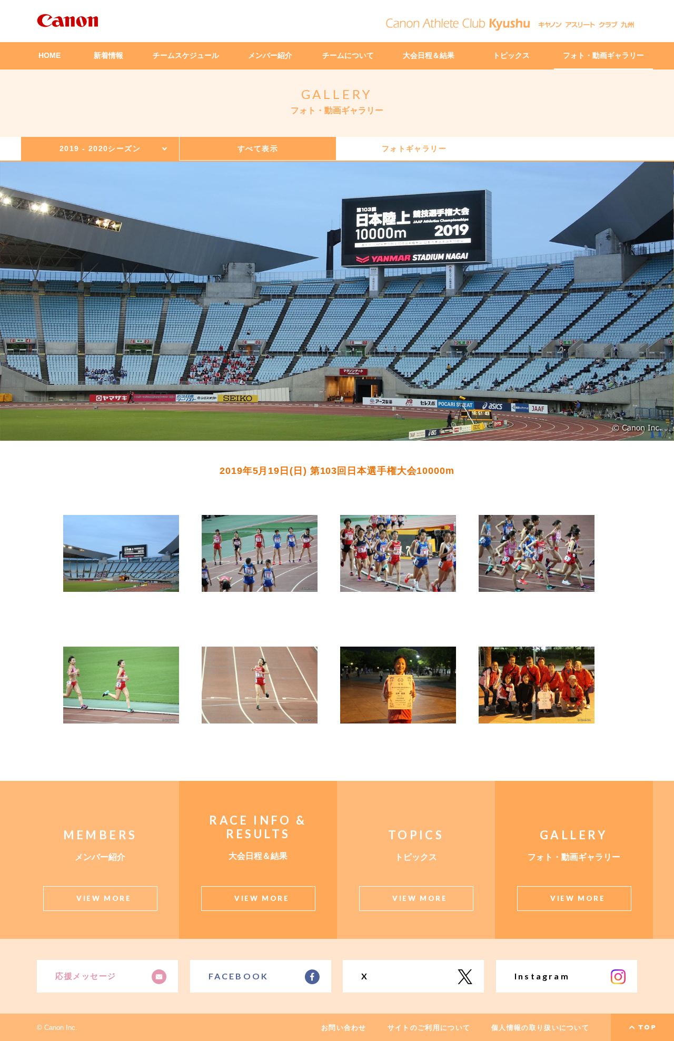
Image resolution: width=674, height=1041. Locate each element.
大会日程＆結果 (428, 55)
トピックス (511, 55)
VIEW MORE (103, 898)
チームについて (348, 55)
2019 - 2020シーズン (100, 148)
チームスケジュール (186, 55)
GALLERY (337, 94)
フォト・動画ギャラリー (603, 55)
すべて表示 (257, 148)
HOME (49, 55)
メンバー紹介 (270, 55)
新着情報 (108, 55)
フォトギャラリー (414, 148)
